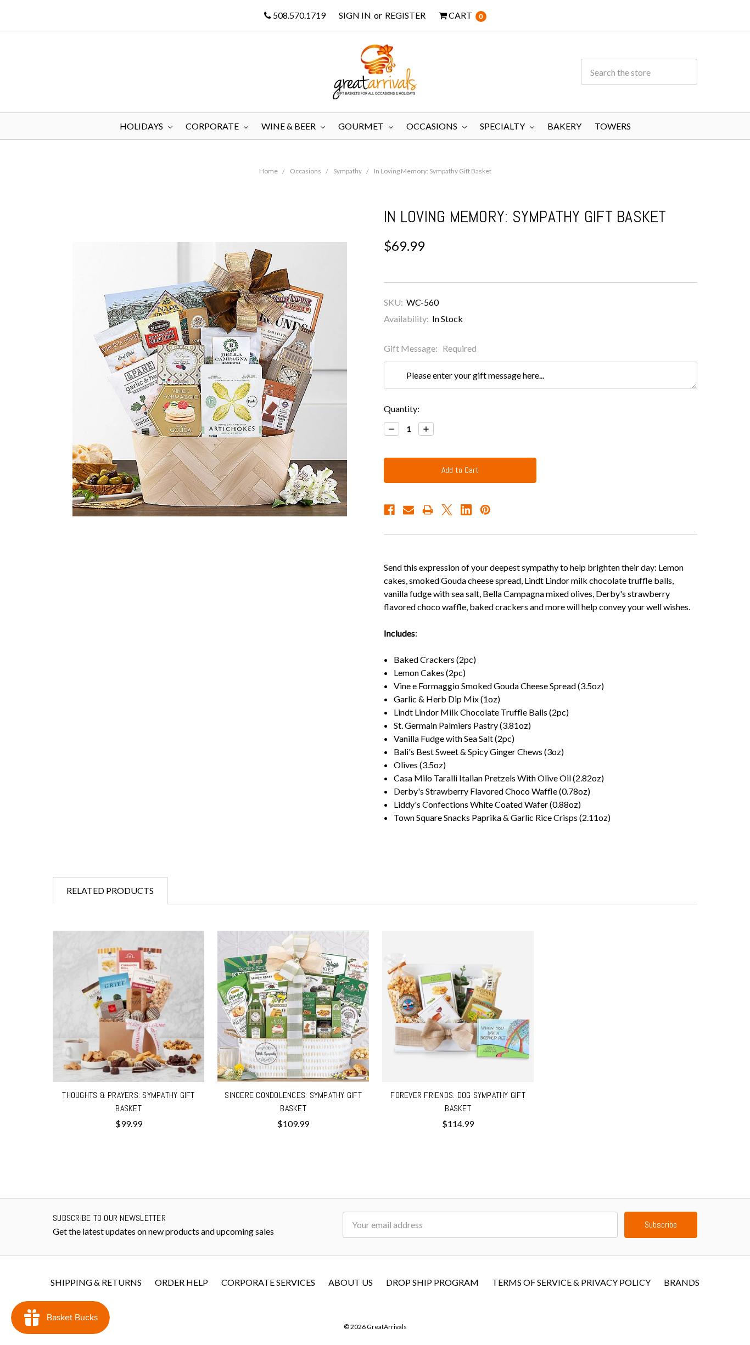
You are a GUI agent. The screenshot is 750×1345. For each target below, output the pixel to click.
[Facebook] (389, 509)
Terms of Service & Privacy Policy (571, 1282)
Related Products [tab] (110, 890)
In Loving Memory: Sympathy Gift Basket (432, 171)
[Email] (408, 509)
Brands (681, 1282)
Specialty (503, 126)
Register (405, 15)
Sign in (355, 15)
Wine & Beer (289, 126)
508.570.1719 (298, 15)
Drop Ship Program (432, 1282)
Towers (613, 126)
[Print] (427, 509)
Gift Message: (430, 348)
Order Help (181, 1282)
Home (268, 171)
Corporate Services (268, 1282)
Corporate (213, 126)
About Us (350, 1282)
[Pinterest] (485, 509)
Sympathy (347, 171)
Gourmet (361, 126)
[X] (446, 509)
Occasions (432, 126)
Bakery (564, 126)
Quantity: (401, 408)
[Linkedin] (466, 509)
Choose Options (129, 1059)
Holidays (142, 126)
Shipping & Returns (96, 1282)
